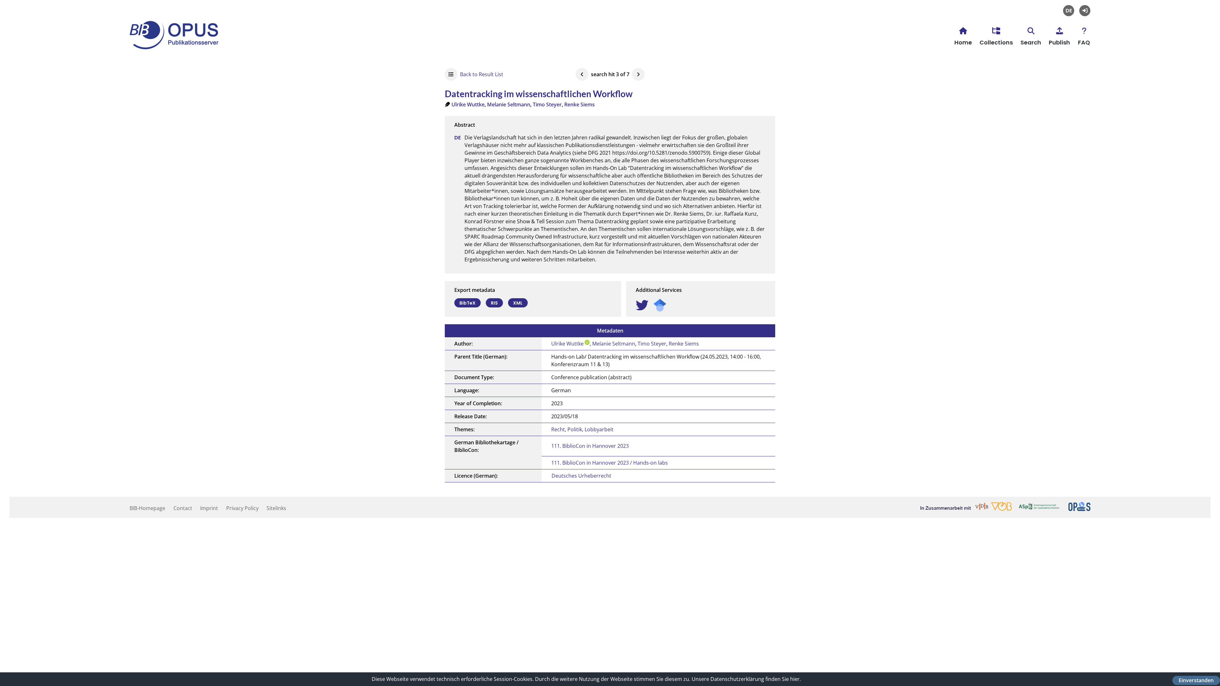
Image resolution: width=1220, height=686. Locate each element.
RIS (494, 303)
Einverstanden (1196, 680)
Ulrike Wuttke (468, 104)
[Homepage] (177, 45)
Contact (182, 508)
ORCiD (587, 342)
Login (1084, 10)
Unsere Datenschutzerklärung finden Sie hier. (746, 679)
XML (518, 303)
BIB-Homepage (147, 508)
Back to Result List (481, 74)
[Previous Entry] (582, 74)
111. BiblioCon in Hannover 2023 (590, 445)
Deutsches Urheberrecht (581, 475)
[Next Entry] (638, 74)
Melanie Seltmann (508, 104)
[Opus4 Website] (1079, 509)
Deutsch (1068, 10)
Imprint (209, 508)
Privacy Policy (242, 508)
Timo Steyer (547, 104)
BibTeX (467, 303)
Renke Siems (579, 104)
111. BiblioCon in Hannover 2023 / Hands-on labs (609, 462)
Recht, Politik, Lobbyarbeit (582, 429)
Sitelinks (276, 508)
